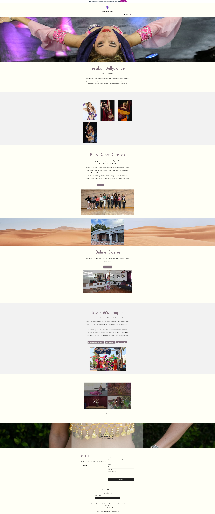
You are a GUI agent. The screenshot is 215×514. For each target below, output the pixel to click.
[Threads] (112, 507)
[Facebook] (124, 14)
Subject (109, 464)
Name (109, 454)
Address (123, 459)
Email (122, 454)
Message (110, 469)
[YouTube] (127, 14)
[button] (108, 359)
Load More (107, 413)
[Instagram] (126, 14)
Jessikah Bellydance (107, 11)
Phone (109, 459)
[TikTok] (110, 507)
